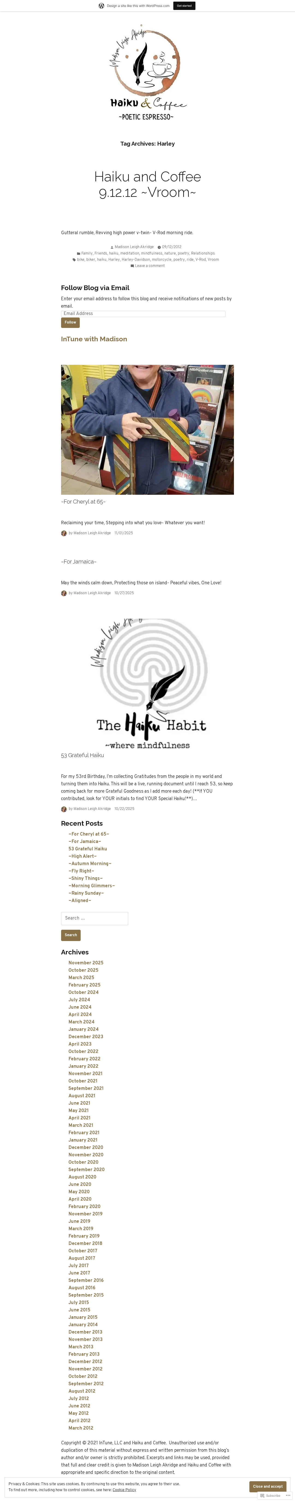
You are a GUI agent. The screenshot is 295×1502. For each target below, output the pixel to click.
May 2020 (79, 1192)
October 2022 (83, 1052)
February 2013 (84, 1355)
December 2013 (85, 1332)
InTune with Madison (94, 339)
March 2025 (81, 978)
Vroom (213, 259)
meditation (129, 253)
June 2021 (79, 1103)
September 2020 (86, 1170)
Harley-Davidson (136, 259)
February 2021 (84, 1133)
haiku (113, 253)
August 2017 (81, 1259)
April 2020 (79, 1199)
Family (87, 253)
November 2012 (85, 1369)
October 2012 (82, 1377)
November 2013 (85, 1340)
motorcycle (161, 259)
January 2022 (83, 1067)
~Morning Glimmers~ (91, 886)
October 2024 (83, 993)
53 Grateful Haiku (82, 755)
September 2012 (86, 1384)
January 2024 (83, 1030)
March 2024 (81, 1022)
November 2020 (85, 1155)
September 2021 (86, 1089)
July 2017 (78, 1266)
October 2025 (83, 971)
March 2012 (80, 1428)
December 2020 (85, 1148)
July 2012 (78, 1399)
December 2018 (85, 1244)
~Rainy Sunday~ (86, 893)
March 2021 (80, 1126)
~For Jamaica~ (79, 561)
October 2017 (82, 1251)
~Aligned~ (79, 901)
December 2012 (85, 1362)
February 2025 (84, 985)
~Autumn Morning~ (90, 864)
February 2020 (84, 1207)
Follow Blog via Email (95, 288)
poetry (183, 253)
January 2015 (82, 1318)
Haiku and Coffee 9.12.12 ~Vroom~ (147, 184)
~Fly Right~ (81, 871)
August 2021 (81, 1096)
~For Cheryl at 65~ (83, 501)
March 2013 (80, 1347)
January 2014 (83, 1325)
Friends (100, 253)
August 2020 (82, 1177)
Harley (114, 259)
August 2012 (81, 1391)
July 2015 (78, 1303)
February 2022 (84, 1059)
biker (90, 259)
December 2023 (85, 1037)
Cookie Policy (124, 1490)
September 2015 (86, 1295)
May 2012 (78, 1414)
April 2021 (79, 1118)
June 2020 (79, 1185)
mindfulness (151, 253)
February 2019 (84, 1236)
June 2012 (79, 1406)
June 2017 (79, 1273)
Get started (184, 5)
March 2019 (80, 1229)
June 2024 (79, 1007)
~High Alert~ (82, 857)
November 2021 (85, 1074)
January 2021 (82, 1140)
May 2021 (78, 1111)
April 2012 (79, 1421)
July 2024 (79, 1000)
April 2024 (80, 1015)
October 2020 (83, 1163)
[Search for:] (94, 918)
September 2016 (86, 1281)
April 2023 (79, 1044)
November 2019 (85, 1214)
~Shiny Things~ (85, 879)
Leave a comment (150, 266)
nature (170, 253)
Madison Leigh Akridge (134, 247)
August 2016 (81, 1288)
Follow (70, 322)
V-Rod (200, 259)
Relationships (203, 253)
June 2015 (79, 1310)
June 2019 (79, 1222)
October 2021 (82, 1081)
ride (190, 259)
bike (80, 259)
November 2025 (85, 963)
